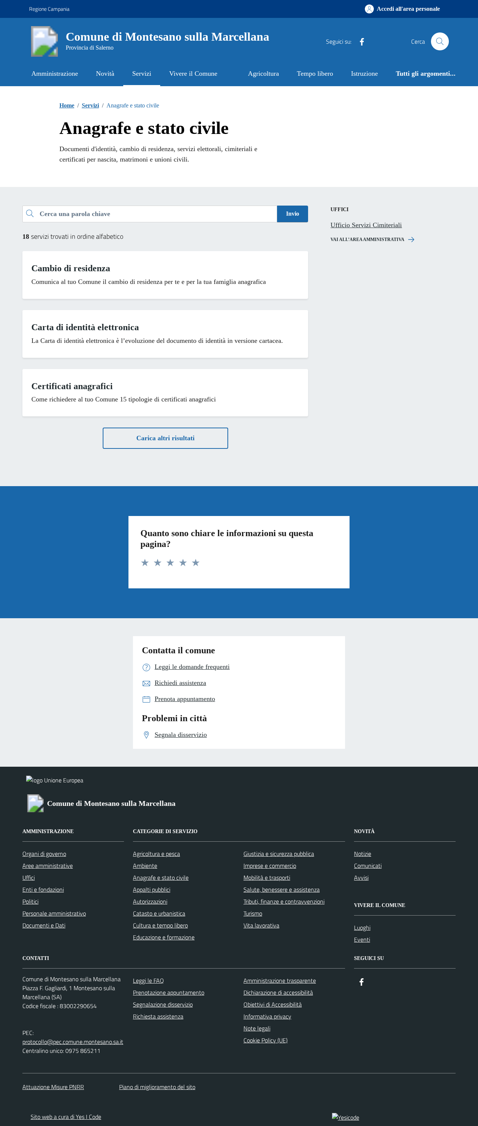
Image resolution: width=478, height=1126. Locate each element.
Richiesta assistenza (158, 1016)
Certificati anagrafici (72, 386)
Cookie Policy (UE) (265, 1040)
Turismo (252, 913)
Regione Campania (49, 9)
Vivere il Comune (193, 73)
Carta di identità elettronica (85, 327)
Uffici (28, 877)
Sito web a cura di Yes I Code (66, 1116)
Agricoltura (263, 73)
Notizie (362, 853)
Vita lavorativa (261, 925)
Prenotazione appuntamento (168, 992)
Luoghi (362, 927)
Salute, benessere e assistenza (281, 889)
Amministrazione (54, 73)
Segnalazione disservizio (163, 1004)
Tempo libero (315, 73)
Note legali (256, 1028)
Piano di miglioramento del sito (157, 1086)
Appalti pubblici (151, 889)
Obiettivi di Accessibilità (272, 1004)
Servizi (141, 73)
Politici (30, 901)
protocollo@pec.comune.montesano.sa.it (72, 1041)
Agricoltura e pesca (156, 853)
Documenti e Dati (43, 925)
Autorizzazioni (150, 901)
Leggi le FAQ (148, 980)
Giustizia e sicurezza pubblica (278, 853)
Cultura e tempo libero (160, 925)
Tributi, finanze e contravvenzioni (284, 901)
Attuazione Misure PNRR (53, 1086)
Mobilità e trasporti (266, 877)
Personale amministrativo (54, 913)
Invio (292, 213)
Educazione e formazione (164, 937)
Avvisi (361, 877)
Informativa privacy (267, 1016)
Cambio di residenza (70, 268)
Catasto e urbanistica (159, 913)
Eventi (362, 939)
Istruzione (364, 73)
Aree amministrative (47, 865)
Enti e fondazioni (43, 889)
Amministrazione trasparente (279, 980)
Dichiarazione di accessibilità (278, 992)
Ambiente (145, 865)
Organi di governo (44, 853)
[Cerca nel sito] (440, 41)
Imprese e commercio (269, 865)
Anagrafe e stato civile (161, 877)
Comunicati (368, 865)
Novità (105, 73)
